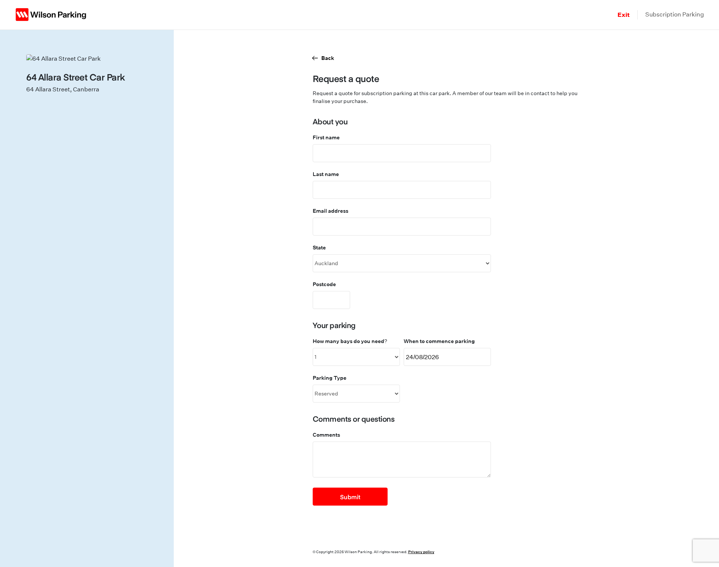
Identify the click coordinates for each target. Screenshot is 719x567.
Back (327, 58)
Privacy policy (421, 551)
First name (326, 137)
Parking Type (329, 378)
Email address (330, 210)
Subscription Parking (674, 14)
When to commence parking (439, 341)
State (319, 247)
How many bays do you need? (350, 341)
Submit (350, 496)
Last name (326, 174)
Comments (326, 434)
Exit (624, 14)
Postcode (324, 284)
